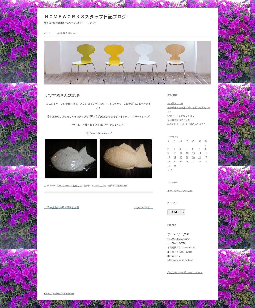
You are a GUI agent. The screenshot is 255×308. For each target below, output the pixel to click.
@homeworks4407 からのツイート (184, 272)
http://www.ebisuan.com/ (98, 133)
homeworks (121, 185)
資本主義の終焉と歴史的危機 (61, 207)
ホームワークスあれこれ (69, 185)
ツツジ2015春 (143, 207)
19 (187, 157)
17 (175, 157)
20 (193, 157)
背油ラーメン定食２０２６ (180, 116)
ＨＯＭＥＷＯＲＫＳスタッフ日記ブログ (85, 16)
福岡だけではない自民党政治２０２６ (186, 124)
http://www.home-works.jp (180, 260)
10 (175, 153)
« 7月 (170, 170)
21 (199, 157)
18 (181, 157)
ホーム (47, 33)
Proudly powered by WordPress (59, 293)
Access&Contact (67, 33)
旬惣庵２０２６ (175, 103)
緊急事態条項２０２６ (178, 120)
